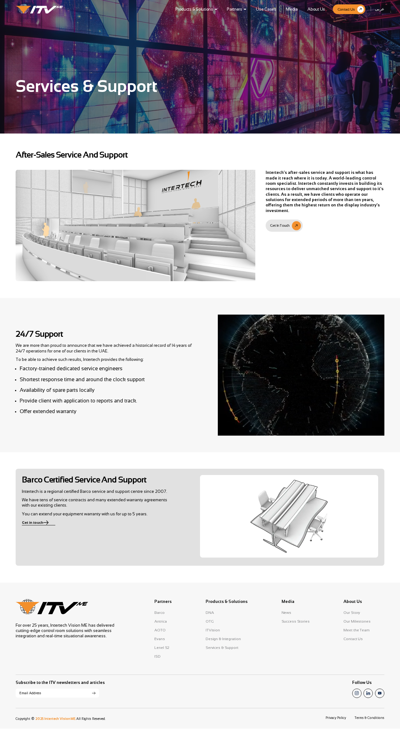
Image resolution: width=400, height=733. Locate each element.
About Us (316, 9)
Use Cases (266, 9)
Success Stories (296, 621)
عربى (379, 9)
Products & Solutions (194, 9)
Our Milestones (356, 621)
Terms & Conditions (369, 718)
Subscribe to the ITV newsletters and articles (60, 682)
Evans (159, 639)
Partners (234, 9)
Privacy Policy (336, 718)
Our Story (351, 612)
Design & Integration (223, 639)
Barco (159, 612)
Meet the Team (356, 630)
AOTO (160, 630)
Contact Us (353, 639)
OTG (210, 621)
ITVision (213, 630)
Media (292, 9)
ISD (157, 656)
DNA (210, 612)
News (287, 612)
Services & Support (222, 647)
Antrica (160, 621)
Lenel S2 (161, 647)
